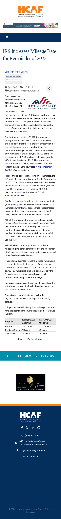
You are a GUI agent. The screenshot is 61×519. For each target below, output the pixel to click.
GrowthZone (36, 339)
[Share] (49, 89)
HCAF (14, 87)
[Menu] (6, 37)
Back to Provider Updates (16, 72)
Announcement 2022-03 (17, 195)
